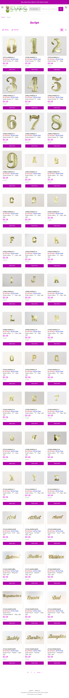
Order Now (12, 69)
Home (3, 17)
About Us (37, 690)
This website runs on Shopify (34, 694)
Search (31, 690)
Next (38, 672)
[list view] (66, 30)
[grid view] (62, 30)
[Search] (60, 9)
